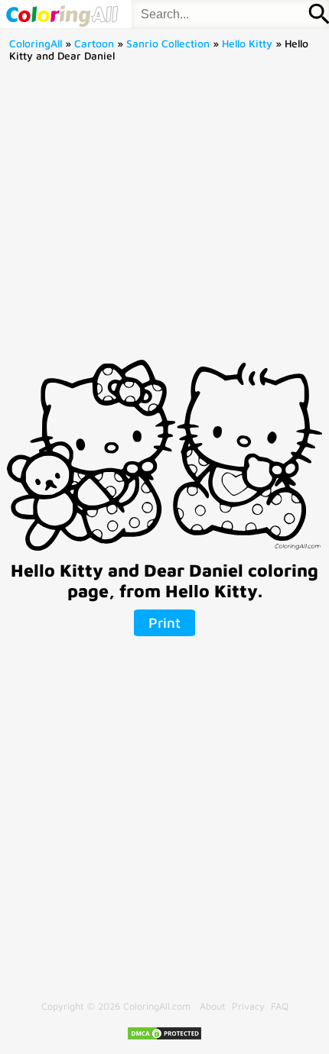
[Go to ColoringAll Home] (61, 14)
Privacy (248, 1006)
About (213, 1006)
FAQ (279, 1006)
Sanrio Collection (168, 43)
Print (164, 622)
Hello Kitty (247, 43)
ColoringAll (35, 43)
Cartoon (94, 43)
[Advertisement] (164, 216)
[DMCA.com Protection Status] (164, 1037)
